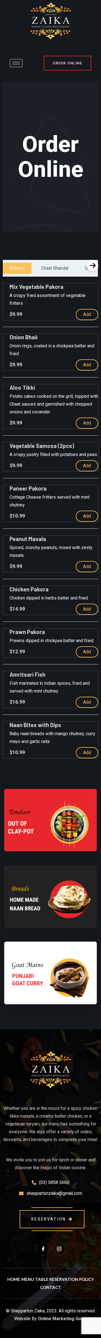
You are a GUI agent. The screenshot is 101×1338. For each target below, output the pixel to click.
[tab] (17, 268)
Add (87, 314)
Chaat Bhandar (55, 268)
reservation (48, 1219)
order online (67, 63)
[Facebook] (43, 1249)
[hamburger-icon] (16, 63)
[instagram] (59, 1249)
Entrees (17, 268)
